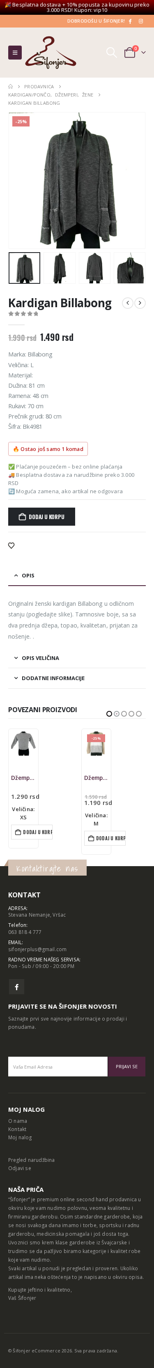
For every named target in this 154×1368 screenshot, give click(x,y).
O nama (17, 1120)
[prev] (127, 303)
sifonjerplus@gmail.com (37, 949)
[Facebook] (130, 21)
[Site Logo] (50, 52)
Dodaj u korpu (46, 517)
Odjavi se (19, 1168)
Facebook (16, 986)
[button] (15, 53)
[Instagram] (141, 21)
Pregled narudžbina (31, 1159)
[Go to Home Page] (10, 87)
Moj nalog (20, 1137)
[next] (140, 303)
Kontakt (17, 1129)
